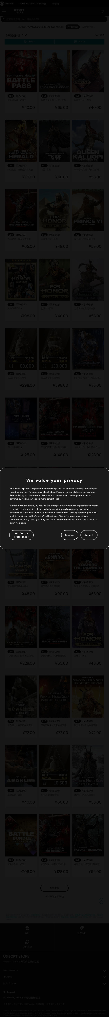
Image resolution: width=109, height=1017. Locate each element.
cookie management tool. (46, 498)
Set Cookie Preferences (21, 535)
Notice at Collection (39, 495)
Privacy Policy (17, 495)
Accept (89, 535)
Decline (69, 535)
